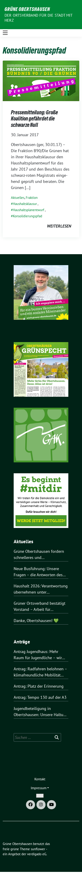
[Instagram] (41, 804)
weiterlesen (59, 226)
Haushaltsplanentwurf (28, 210)
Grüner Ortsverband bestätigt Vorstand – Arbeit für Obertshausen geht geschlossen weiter (39, 606)
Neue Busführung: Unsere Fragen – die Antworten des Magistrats (38, 572)
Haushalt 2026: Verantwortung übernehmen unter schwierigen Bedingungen (41, 589)
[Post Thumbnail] (41, 80)
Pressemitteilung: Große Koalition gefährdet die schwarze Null (34, 118)
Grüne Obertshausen (27, 9)
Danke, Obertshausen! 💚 (36, 620)
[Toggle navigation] (5, 33)
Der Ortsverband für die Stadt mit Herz (38, 18)
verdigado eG (36, 854)
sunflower (38, 849)
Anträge (22, 642)
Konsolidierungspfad (27, 216)
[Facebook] (30, 804)
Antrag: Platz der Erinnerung (39, 686)
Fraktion (32, 197)
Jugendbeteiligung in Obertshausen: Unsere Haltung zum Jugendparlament (41, 712)
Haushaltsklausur (25, 204)
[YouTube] (51, 804)
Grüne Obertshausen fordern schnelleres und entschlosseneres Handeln (39, 555)
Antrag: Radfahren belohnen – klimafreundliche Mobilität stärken (40, 672)
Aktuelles (17, 197)
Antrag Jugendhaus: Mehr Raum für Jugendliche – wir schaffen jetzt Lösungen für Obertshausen (38, 655)
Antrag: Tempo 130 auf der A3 (40, 697)
